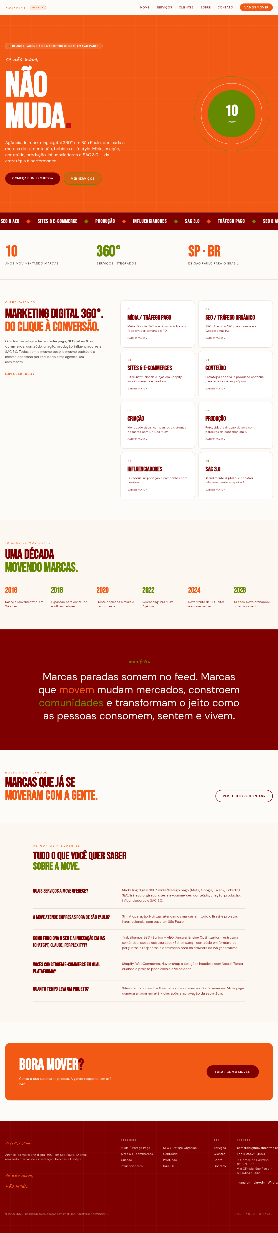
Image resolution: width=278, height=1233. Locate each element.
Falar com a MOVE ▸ (232, 1072)
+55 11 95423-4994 (251, 1154)
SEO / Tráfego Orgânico (180, 1148)
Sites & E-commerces (137, 1154)
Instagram (244, 1182)
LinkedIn (259, 1182)
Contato (225, 7)
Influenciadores (132, 1166)
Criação (126, 1160)
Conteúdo (170, 1154)
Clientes (186, 7)
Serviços (164, 7)
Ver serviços (82, 179)
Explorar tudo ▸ (20, 374)
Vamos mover (256, 7)
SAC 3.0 (168, 1166)
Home (145, 7)
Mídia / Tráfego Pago (135, 1148)
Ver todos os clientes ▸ (244, 796)
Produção (170, 1160)
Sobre (206, 7)
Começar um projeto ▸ (32, 178)
